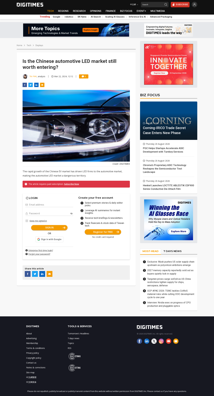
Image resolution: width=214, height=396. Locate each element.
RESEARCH (79, 10)
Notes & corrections (35, 367)
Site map (30, 372)
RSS (69, 348)
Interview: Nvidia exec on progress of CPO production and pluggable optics (169, 304)
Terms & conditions (35, 348)
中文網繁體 (31, 377)
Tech (29, 45)
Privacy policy (32, 353)
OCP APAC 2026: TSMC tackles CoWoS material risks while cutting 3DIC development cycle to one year (170, 294)
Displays (39, 45)
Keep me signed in (38, 220)
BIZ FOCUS (126, 10)
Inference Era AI (137, 16)
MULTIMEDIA (158, 10)
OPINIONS (95, 10)
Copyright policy (33, 357)
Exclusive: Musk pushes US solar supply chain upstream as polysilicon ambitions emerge (170, 263)
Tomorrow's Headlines (78, 333)
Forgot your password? (39, 254)
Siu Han (33, 76)
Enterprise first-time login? (40, 250)
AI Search (96, 16)
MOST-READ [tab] (151, 251)
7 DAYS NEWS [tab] (172, 251)
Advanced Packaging (161, 16)
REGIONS (63, 10)
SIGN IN (49, 227)
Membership (32, 343)
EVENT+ (141, 10)
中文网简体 (31, 382)
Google (56, 16)
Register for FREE (103, 232)
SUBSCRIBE (182, 4)
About (29, 333)
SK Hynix (82, 16)
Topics (71, 343)
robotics (69, 16)
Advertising (31, 338)
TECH (50, 10)
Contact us (31, 362)
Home (19, 45)
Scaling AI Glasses (114, 16)
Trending (45, 16)
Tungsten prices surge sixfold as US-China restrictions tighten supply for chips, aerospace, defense (169, 282)
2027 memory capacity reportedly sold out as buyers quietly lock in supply (170, 272)
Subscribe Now (71, 184)
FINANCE (111, 10)
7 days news (73, 338)
